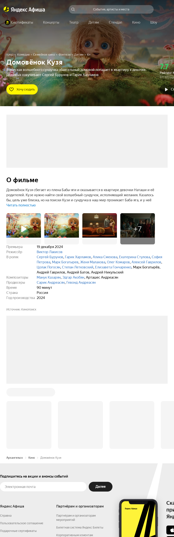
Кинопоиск (28, 309)
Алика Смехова (105, 257)
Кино (31, 393)
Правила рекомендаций (16, 489)
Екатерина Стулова (134, 257)
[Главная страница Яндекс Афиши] (6, 9)
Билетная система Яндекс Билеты (79, 463)
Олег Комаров (118, 262)
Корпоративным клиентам (74, 470)
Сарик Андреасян (51, 282)
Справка (5, 451)
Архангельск (14, 393)
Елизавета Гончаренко (113, 267)
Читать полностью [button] (21, 205)
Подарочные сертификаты (18, 466)
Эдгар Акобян (73, 277)
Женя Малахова (92, 262)
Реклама (82, 524)
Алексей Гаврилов (146, 262)
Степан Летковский (77, 267)
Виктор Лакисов (50, 252)
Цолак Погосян (48, 267)
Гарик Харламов (78, 257)
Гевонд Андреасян (81, 282)
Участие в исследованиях (17, 481)
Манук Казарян (49, 277)
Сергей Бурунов (50, 257)
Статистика (63, 524)
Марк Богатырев (65, 262)
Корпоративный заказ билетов (77, 478)
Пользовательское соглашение (21, 459)
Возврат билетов (12, 474)
